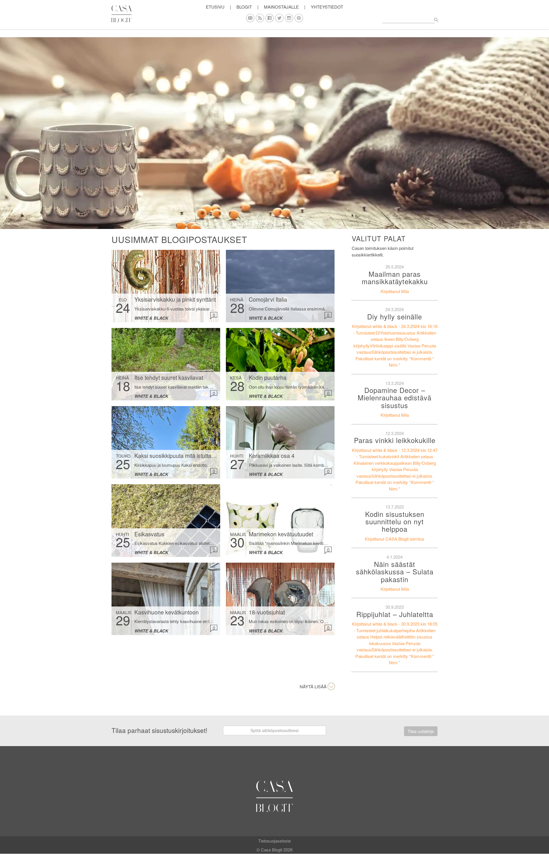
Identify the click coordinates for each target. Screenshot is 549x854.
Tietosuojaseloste (274, 841)
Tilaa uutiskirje (421, 731)
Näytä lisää (313, 686)
